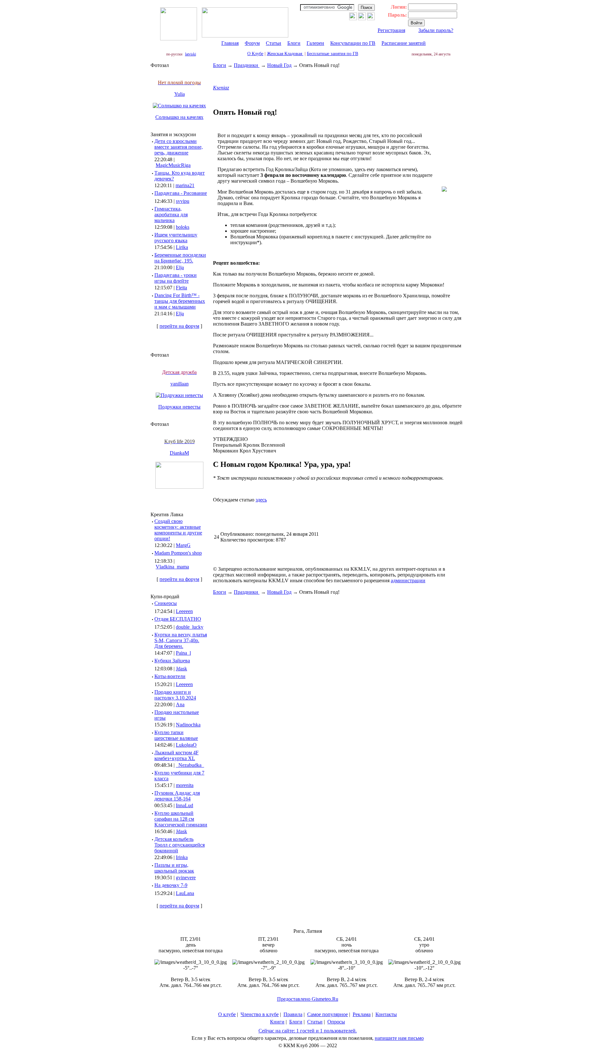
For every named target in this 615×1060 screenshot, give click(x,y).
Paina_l (183, 653)
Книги (277, 1021)
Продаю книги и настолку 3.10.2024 (175, 694)
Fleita (181, 287)
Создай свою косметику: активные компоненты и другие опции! (178, 529)
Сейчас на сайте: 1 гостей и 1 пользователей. (307, 1030)
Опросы (336, 1021)
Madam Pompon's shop (178, 553)
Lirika (182, 247)
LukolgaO (186, 745)
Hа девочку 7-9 (170, 885)
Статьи (273, 43)
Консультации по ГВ (352, 43)
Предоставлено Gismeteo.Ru (307, 999)
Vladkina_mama (172, 566)
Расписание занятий (403, 43)
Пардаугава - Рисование (180, 193)
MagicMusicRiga (173, 165)
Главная (230, 43)
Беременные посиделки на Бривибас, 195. (180, 257)
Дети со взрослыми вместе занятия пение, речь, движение (178, 146)
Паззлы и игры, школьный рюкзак (174, 868)
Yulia (179, 94)
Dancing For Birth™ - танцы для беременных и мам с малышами (179, 301)
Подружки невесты (179, 407)
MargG (183, 545)
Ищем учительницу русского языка (175, 237)
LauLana (185, 893)
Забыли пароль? (435, 30)
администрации (408, 580)
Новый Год (279, 65)
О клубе (227, 1014)
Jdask (181, 668)
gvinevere (186, 877)
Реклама (362, 1014)
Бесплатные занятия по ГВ (332, 53)
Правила (292, 1014)
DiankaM (179, 453)
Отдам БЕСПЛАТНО (177, 619)
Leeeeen (184, 611)
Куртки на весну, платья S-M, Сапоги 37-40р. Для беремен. (180, 640)
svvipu (182, 201)
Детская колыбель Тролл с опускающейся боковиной (179, 844)
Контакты (386, 1014)
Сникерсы (165, 603)
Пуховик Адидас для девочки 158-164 (177, 795)
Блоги (293, 43)
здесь (261, 499)
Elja (180, 267)
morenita (184, 785)
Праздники (246, 65)
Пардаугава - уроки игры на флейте (175, 278)
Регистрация (391, 30)
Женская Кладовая (285, 53)
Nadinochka (188, 724)
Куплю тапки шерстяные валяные (176, 735)
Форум (252, 43)
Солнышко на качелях (179, 117)
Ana (180, 704)
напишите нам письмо (399, 1038)
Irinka (182, 857)
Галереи (315, 43)
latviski (190, 54)
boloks (182, 227)
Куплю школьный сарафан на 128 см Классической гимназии (180, 818)
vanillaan (179, 383)
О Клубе (255, 53)
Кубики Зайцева (172, 660)
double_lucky (189, 627)
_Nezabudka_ (190, 765)
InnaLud (184, 805)
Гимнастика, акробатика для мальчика (171, 214)
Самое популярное (327, 1014)
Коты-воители (169, 676)
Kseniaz (221, 87)
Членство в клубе (260, 1014)
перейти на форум (179, 326)
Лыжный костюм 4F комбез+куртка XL (176, 755)
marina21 (185, 185)
